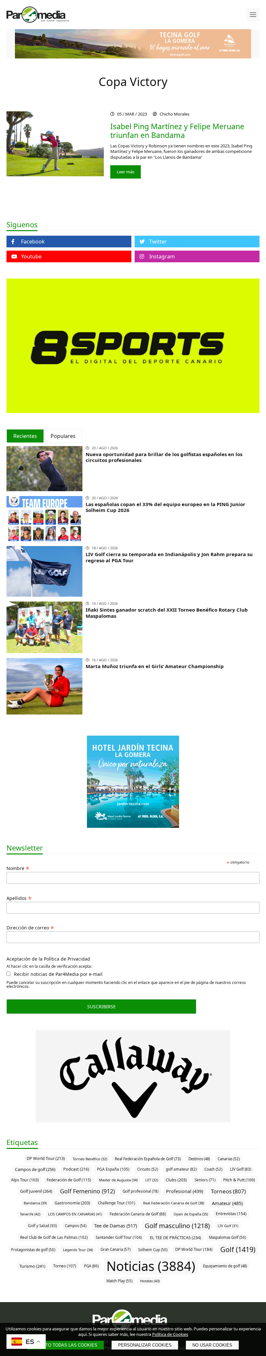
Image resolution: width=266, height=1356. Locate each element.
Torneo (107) (64, 1265)
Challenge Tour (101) (116, 1202)
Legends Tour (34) (78, 1249)
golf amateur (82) (181, 1169)
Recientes (25, 436)
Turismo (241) (32, 1266)
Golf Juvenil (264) (36, 1191)
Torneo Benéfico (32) (90, 1158)
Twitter (158, 241)
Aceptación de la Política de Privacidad (48, 959)
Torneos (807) (228, 1191)
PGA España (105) (113, 1169)
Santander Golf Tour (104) (119, 1237)
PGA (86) (91, 1265)
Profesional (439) (184, 1191)
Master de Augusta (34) (118, 1179)
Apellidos (19, 897)
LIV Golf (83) (240, 1169)
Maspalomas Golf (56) (227, 1237)
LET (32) (151, 1179)
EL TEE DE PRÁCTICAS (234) (175, 1237)
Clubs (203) (176, 1180)
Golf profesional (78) (140, 1191)
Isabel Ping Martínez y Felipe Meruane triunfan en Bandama (177, 131)
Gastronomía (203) (72, 1203)
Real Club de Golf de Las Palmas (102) (54, 1237)
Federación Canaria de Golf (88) (138, 1214)
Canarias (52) (229, 1158)
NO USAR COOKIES (212, 1345)
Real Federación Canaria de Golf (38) (173, 1202)
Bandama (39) (35, 1202)
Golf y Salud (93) (42, 1225)
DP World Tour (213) (46, 1158)
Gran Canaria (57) (115, 1249)
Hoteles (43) (150, 1280)
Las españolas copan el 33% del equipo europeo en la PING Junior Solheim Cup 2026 (165, 507)
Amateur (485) (227, 1203)
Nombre (18, 868)
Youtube (31, 256)
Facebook (33, 241)
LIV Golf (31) (228, 1225)
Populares (63, 436)
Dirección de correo (30, 927)
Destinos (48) (199, 1158)
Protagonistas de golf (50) (33, 1249)
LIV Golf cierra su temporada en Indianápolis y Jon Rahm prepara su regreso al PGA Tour (169, 557)
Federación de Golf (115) (69, 1179)
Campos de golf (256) (35, 1169)
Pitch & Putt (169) (239, 1180)
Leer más (125, 172)
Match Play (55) (119, 1280)
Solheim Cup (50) (152, 1249)
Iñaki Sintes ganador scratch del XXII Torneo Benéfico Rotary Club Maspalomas (167, 612)
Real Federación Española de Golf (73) (148, 1158)
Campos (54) (75, 1225)
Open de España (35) (191, 1214)
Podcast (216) (76, 1169)
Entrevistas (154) (231, 1213)
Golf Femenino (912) (87, 1191)
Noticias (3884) (150, 1266)
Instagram (162, 256)
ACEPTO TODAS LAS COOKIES (65, 1345)
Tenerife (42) (30, 1214)
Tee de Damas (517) (115, 1225)
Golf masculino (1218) (177, 1225)
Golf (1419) (237, 1249)
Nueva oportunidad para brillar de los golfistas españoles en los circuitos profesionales (164, 457)
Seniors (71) (205, 1179)
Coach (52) (213, 1169)
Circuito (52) (147, 1169)
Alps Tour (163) (25, 1180)
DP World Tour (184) (193, 1249)
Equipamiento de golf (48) (225, 1265)
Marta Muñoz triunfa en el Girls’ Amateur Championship (155, 666)
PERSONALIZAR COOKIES (145, 1345)
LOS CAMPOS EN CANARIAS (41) (75, 1214)
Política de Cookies (170, 1334)
